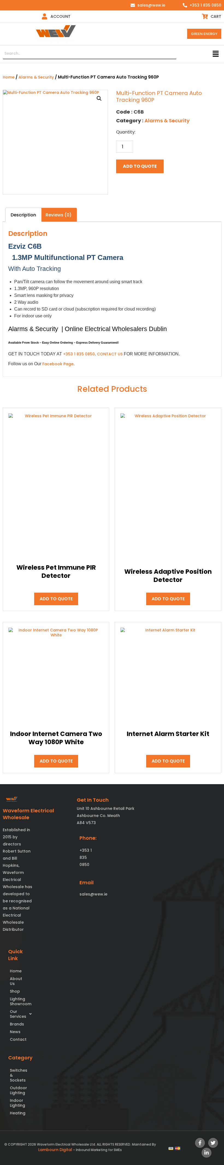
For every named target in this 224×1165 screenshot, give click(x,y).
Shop (15, 991)
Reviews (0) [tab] (59, 215)
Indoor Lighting (17, 1103)
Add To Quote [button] (56, 599)
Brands (17, 1024)
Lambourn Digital (55, 1149)
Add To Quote (140, 166)
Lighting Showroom (17, 1001)
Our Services (17, 1014)
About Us (16, 981)
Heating (17, 1113)
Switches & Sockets (17, 1075)
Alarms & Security (36, 77)
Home (8, 77)
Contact (17, 1039)
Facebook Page (57, 364)
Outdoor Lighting (17, 1090)
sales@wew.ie (93, 894)
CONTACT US (110, 354)
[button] (215, 54)
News (15, 1031)
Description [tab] (23, 215)
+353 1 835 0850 (79, 354)
